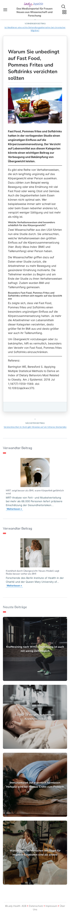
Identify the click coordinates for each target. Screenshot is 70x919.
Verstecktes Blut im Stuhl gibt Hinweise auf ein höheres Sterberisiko (35, 427)
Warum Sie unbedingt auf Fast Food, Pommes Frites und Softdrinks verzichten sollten (33, 64)
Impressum (51, 905)
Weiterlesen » (14, 508)
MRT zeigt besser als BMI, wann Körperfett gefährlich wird (35, 492)
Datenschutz (36, 905)
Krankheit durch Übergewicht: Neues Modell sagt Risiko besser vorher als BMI (32, 572)
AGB (24, 905)
